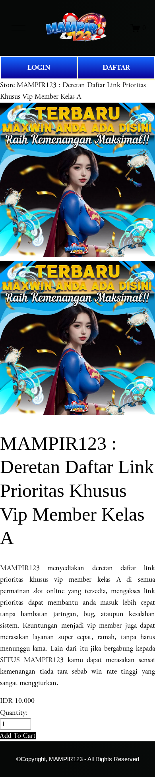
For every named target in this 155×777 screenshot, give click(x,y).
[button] (18, 735)
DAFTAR (116, 67)
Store (7, 85)
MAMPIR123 (20, 568)
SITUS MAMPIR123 (32, 659)
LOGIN (38, 67)
